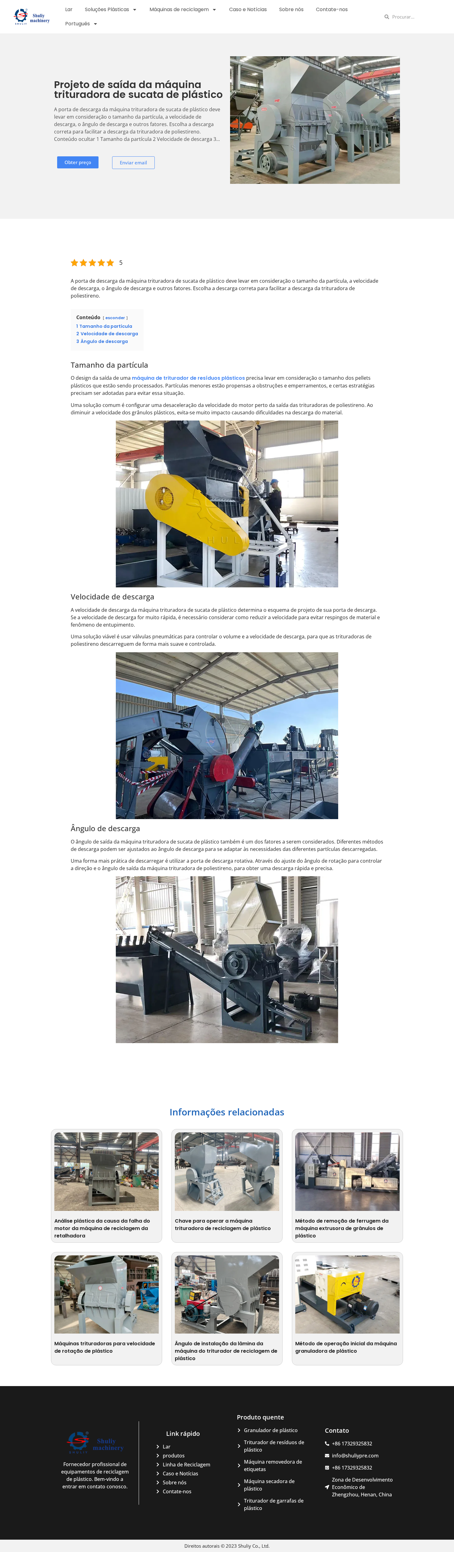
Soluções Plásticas (107, 9)
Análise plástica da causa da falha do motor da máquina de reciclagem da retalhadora (102, 1228)
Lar (69, 9)
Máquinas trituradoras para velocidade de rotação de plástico (104, 1347)
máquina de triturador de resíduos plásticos (188, 378)
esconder (115, 317)
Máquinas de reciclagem (179, 9)
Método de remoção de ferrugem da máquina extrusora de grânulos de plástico (342, 1228)
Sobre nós (291, 9)
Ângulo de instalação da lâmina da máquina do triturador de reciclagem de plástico (226, 1351)
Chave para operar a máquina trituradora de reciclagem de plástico (223, 1224)
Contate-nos (332, 9)
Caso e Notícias (248, 9)
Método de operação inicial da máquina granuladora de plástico (346, 1347)
